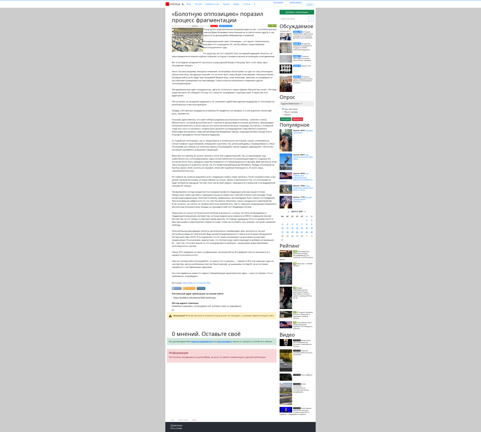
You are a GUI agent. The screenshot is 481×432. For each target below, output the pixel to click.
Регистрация (278, 2)
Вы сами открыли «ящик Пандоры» (302, 199)
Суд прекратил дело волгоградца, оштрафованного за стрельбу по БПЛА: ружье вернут (296, 255)
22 (307, 232)
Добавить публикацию (297, 12)
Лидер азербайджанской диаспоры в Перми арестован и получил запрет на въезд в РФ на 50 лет (302, 293)
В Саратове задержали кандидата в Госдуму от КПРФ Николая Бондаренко (302, 47)
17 (282, 232)
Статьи (246, 4)
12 (292, 228)
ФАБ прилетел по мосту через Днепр (303, 157)
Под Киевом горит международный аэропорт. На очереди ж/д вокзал (296, 177)
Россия (198, 4)
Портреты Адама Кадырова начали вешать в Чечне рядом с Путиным (303, 80)
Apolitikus (195, 26)
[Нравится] (269, 25)
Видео (236, 4)
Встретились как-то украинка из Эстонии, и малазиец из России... (302, 343)
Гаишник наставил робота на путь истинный (303, 352)
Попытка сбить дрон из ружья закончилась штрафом (302, 58)
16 (312, 228)
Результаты (297, 119)
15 (307, 228)
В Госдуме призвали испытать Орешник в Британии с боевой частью (303, 315)
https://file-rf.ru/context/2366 (196, 283)
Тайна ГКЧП (306, 66)
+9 (272, 26)
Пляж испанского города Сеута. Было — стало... (303, 188)
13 (297, 228)
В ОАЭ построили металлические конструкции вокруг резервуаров (301, 388)
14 (302, 228)
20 (297, 232)
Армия (226, 4)
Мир (189, 4)
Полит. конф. (183, 419)
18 (287, 232)
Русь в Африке (306, 375)
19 (292, 232)
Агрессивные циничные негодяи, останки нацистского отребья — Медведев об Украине (295, 411)
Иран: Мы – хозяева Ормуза (302, 264)
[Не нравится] (275, 25)
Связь (194, 419)
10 (282, 228)
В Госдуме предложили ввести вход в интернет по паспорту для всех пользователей (303, 35)
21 (302, 232)
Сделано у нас (212, 4)
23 (312, 232)
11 (287, 228)
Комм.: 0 (214, 26)
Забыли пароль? (296, 2)
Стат (173, 419)
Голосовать (285, 119)
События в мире (226, 26)
